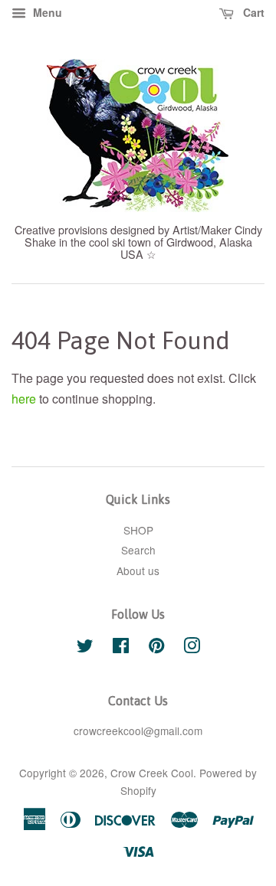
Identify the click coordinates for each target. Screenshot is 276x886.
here (24, 398)
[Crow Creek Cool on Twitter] (85, 648)
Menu (46, 12)
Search (138, 549)
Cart (252, 12)
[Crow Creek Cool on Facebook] (121, 648)
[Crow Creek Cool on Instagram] (191, 648)
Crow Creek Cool (151, 772)
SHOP (138, 530)
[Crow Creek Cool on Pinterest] (156, 648)
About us (138, 570)
